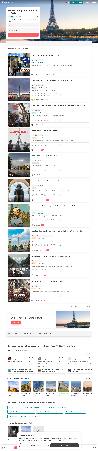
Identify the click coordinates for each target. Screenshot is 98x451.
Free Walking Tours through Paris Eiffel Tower (50, 412)
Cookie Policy (61, 440)
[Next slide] (89, 353)
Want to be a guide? (77, 2)
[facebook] (88, 448)
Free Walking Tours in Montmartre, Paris (55, 407)
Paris (22, 44)
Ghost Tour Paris (13, 407)
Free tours (10, 44)
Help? (16, 447)
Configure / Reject (34, 445)
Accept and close (64, 445)
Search (23, 35)
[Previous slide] (86, 353)
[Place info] (38, 16)
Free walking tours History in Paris (75, 412)
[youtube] (96, 448)
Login (87, 2)
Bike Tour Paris (13, 416)
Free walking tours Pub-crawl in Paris (31, 416)
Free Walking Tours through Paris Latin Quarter (21, 412)
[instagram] (91, 448)
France (16, 44)
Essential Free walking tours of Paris (31, 407)
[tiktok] (93, 448)
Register (94, 2)
